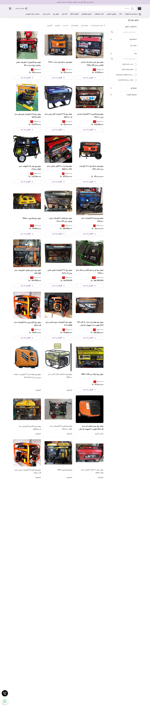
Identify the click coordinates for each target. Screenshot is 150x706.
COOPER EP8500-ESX (125, 80)
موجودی (134, 88)
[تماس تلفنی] (5, 693)
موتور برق (133, 45)
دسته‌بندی (133, 39)
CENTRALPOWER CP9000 (124, 75)
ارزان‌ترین (57, 25)
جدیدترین (65, 25)
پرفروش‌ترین (74, 25)
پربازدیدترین (84, 25)
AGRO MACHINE (127, 70)
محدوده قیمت (132, 94)
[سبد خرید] (10, 8)
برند (135, 53)
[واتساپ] (5, 701)
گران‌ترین (49, 25)
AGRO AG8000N (127, 64)
